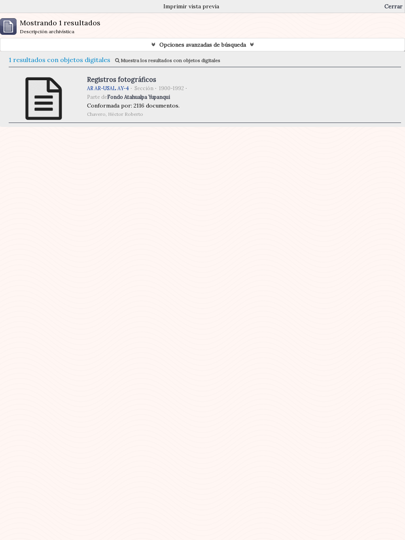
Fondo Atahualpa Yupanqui (138, 97)
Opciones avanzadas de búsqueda (202, 44)
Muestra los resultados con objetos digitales (169, 60)
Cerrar (393, 6)
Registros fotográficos (121, 79)
